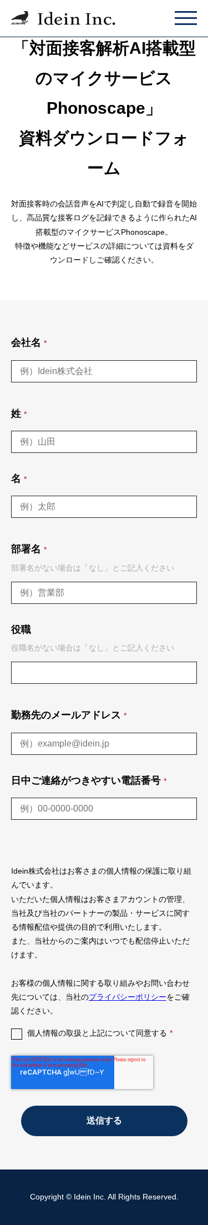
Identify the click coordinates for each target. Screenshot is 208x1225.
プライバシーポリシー (127, 996)
